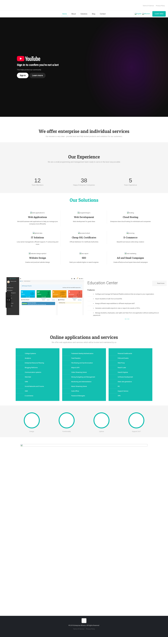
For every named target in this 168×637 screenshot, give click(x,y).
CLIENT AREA (159, 14)
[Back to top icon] (84, 620)
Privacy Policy (160, 5)
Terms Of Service (148, 5)
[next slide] (8, 305)
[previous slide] (8, 294)
